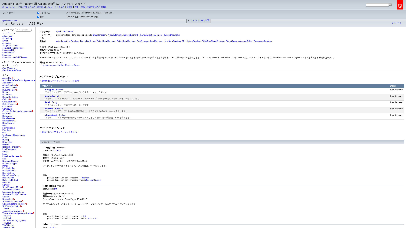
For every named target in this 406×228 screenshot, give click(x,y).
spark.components (9, 21)
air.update (6, 43)
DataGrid (6, 113)
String (54, 102)
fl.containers (8, 52)
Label (4, 154)
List (4, 159)
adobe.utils (7, 36)
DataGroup (7, 116)
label (47, 102)
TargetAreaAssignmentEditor (239, 41)
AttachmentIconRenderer (67, 41)
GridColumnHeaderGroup (13, 135)
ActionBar (6, 78)
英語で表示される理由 (96, 7)
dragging (49, 90)
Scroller (5, 185)
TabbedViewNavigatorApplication (17, 213)
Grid (4, 132)
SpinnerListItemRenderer (13, 204)
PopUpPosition (9, 170)
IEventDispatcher (172, 35)
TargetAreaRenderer (263, 41)
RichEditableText (10, 180)
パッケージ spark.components (20, 62)
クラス (62, 7)
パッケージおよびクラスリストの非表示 (27, 7)
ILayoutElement (130, 35)
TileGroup (6, 223)
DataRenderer (8, 118)
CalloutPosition (9, 104)
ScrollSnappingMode (11, 187)
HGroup (5, 140)
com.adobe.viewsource (12, 48)
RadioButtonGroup (10, 175)
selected (49, 109)
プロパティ (396, 23)
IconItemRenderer (10, 147)
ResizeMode (8, 178)
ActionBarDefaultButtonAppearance (18, 80)
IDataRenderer (99, 35)
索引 (77, 7)
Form (4, 125)
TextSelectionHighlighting (14, 220)
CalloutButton (8, 102)
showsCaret (51, 115)
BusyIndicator (8, 90)
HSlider (5, 144)
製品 (42, 17)
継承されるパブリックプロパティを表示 (60, 81)
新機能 (70, 7)
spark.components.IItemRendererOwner (61, 65)
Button (5, 92)
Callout (5, 99)
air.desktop (7, 38)
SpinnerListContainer (11, 201)
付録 (83, 7)
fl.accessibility (9, 50)
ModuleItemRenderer (191, 41)
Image (5, 151)
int (58, 96)
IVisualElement (114, 35)
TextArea (6, 216)
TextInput (6, 218)
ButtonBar (7, 94)
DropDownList (8, 123)
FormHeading (8, 128)
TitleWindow (7, 225)
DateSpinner (8, 121)
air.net (5, 41)
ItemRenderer (156, 41)
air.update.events (10, 45)
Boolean (59, 90)
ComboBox (7, 109)
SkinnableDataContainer (13, 192)
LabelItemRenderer (11, 156)
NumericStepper (9, 163)
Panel (5, 166)
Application (7, 83)
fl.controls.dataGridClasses (14, 57)
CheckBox (7, 106)
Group (5, 137)
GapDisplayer (143, 41)
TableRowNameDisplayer (213, 41)
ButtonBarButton (10, 97)
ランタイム (45, 13)
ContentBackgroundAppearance (16, 111)
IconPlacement (9, 149)
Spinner (5, 197)
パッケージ (52, 7)
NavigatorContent (10, 161)
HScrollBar (7, 142)
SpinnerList (7, 199)
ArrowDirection (9, 85)
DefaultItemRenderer (106, 41)
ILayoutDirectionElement (151, 35)
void (98, 180)
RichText (6, 182)
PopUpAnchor (8, 168)
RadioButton (8, 173)
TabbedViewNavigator (12, 211)
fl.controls (6, 55)
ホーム (5, 7)
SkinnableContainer (11, 189)
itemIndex (50, 96)
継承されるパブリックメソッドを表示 (59, 132)
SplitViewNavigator (11, 206)
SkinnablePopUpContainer (14, 194)
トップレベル (8, 33)
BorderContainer (9, 87)
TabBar (5, 208)
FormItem (6, 130)
